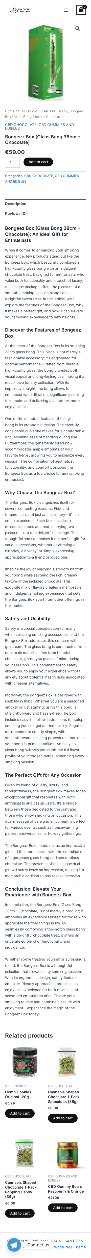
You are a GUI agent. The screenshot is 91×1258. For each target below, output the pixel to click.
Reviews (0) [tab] (16, 213)
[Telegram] (14, 1245)
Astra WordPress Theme (65, 1247)
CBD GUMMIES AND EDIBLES (42, 111)
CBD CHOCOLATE (21, 124)
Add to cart (38, 162)
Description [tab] (15, 204)
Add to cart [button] (20, 1113)
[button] (77, 28)
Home (10, 111)
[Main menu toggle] (66, 10)
